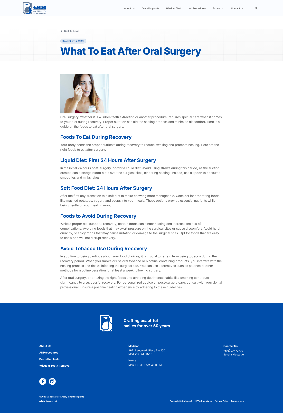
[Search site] (256, 8)
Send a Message (233, 354)
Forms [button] (216, 8)
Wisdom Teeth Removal (54, 365)
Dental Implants (150, 8)
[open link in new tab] (42, 381)
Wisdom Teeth (174, 8)
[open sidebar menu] (265, 8)
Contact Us (237, 8)
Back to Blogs (71, 31)
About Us (129, 8)
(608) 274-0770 (233, 350)
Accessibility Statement (181, 401)
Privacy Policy (221, 401)
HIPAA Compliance (203, 401)
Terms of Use (237, 401)
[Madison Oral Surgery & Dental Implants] (34, 8)
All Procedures (197, 8)
